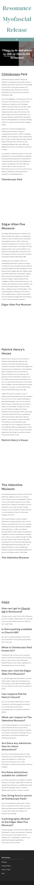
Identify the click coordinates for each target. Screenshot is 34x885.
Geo (3, 873)
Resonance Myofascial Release (17, 19)
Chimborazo (11, 74)
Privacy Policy (6, 866)
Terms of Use (6, 870)
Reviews (4, 862)
